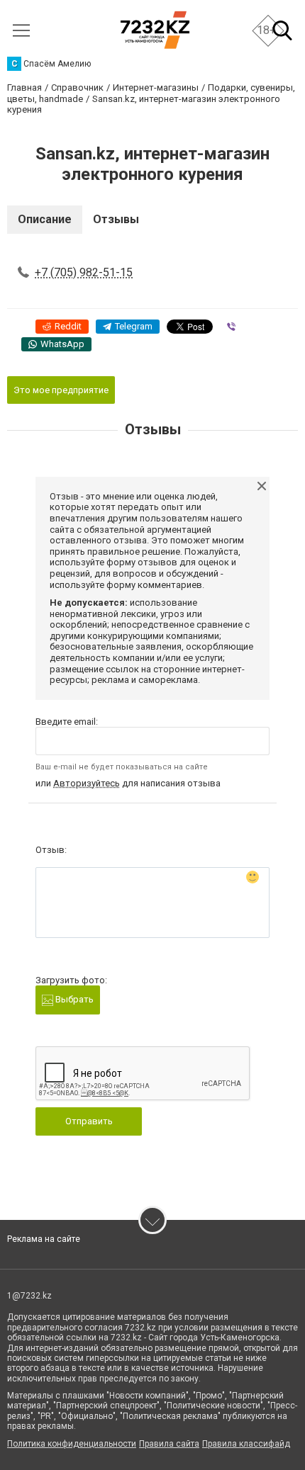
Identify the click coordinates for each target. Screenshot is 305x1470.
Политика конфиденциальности (71, 1444)
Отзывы (116, 219)
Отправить (89, 1121)
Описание (45, 219)
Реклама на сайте (43, 1239)
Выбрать (73, 999)
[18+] (155, 30)
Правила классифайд (246, 1444)
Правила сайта (169, 1444)
